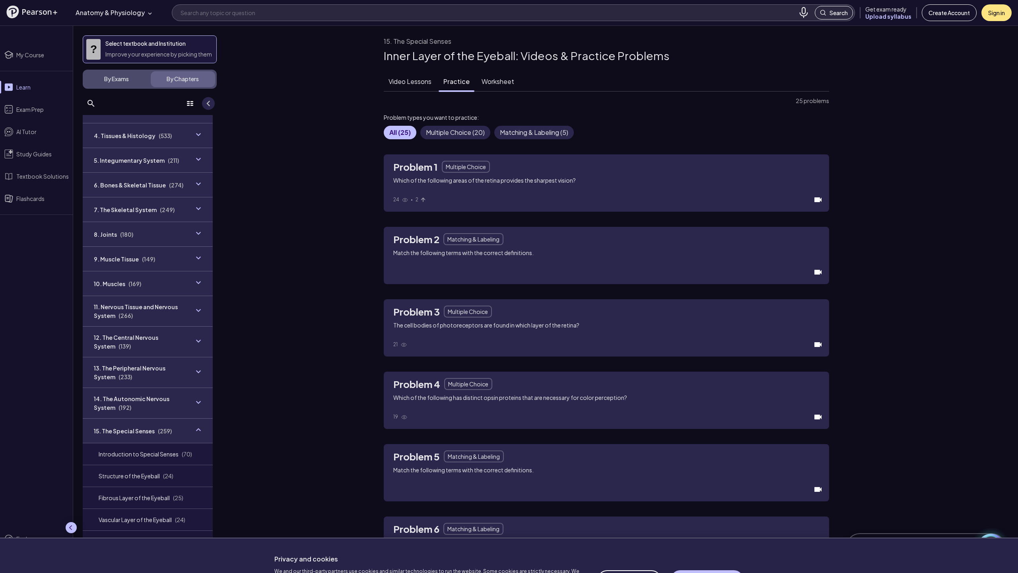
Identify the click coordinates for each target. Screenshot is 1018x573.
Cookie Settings (629, 540)
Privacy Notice (425, 553)
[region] (509, 535)
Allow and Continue (707, 540)
